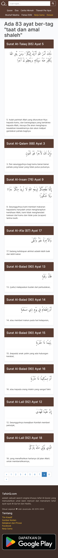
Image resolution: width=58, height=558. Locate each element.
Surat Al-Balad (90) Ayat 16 (25, 369)
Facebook (6, 526)
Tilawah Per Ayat (43, 10)
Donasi (50, 15)
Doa (16, 10)
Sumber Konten (9, 520)
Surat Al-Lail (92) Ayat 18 (24, 438)
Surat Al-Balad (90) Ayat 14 (25, 299)
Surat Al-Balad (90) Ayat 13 (25, 266)
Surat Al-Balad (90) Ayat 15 (25, 333)
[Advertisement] (29, 90)
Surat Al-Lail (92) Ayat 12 (24, 402)
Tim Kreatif (7, 517)
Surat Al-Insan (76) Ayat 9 (25, 179)
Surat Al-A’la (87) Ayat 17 (24, 230)
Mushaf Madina (12, 15)
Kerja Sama (39, 15)
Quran (10, 10)
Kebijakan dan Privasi (12, 523)
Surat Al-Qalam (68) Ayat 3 (25, 143)
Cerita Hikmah (27, 10)
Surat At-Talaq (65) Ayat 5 (25, 44)
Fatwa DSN (27, 15)
